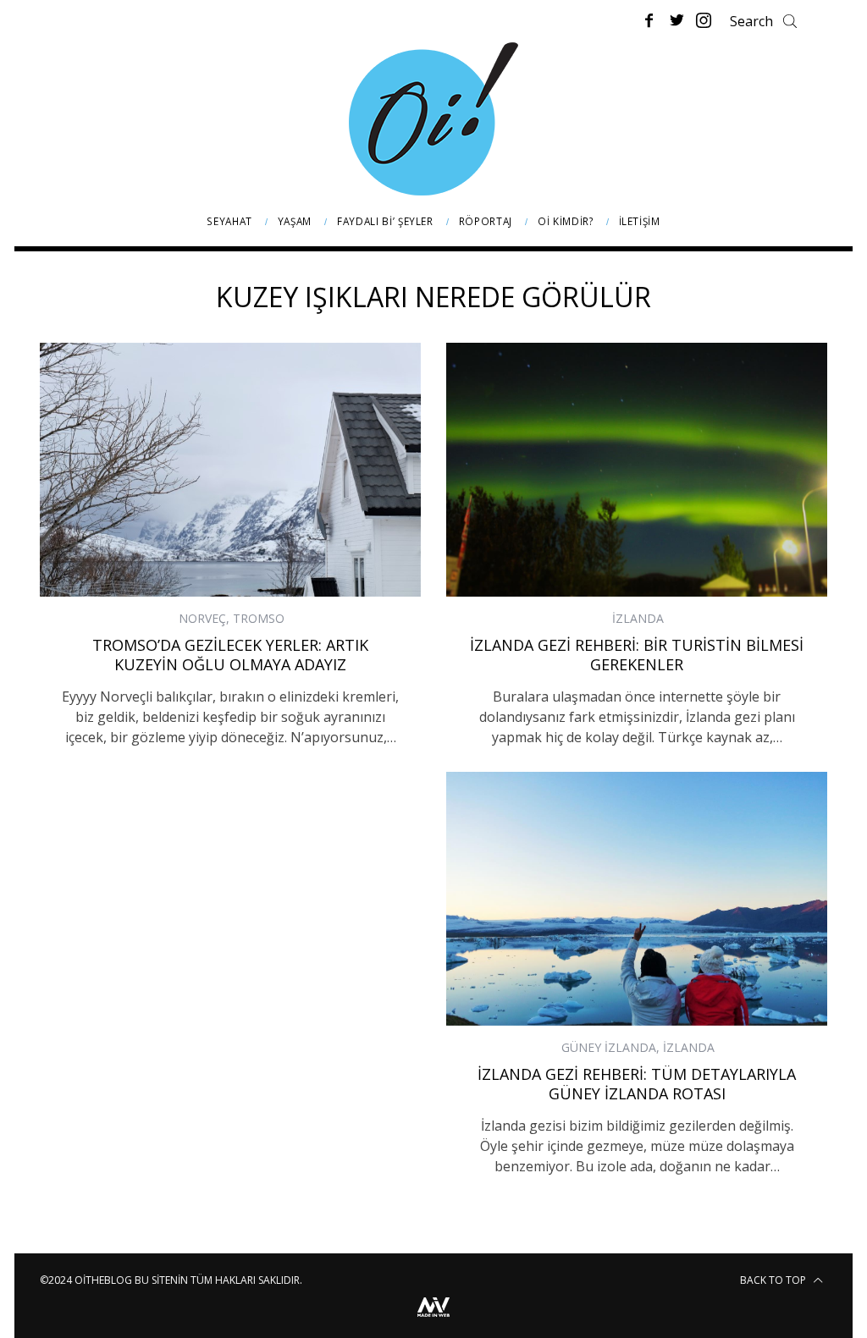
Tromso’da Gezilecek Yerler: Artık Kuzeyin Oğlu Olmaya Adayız (230, 655)
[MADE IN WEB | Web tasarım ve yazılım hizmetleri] (433, 1319)
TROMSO (258, 618)
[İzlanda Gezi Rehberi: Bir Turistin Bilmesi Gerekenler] (636, 470)
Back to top (774, 1280)
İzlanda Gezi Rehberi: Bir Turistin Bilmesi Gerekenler (636, 655)
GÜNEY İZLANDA (608, 1047)
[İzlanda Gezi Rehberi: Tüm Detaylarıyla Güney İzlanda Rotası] (636, 899)
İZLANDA (638, 618)
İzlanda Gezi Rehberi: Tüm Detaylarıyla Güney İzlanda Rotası (637, 1084)
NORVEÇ (202, 618)
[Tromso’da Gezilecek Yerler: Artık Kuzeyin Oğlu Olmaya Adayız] (230, 470)
